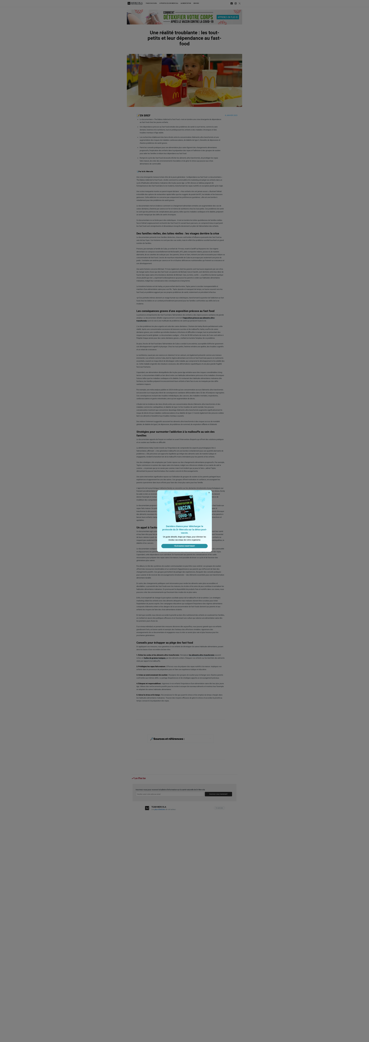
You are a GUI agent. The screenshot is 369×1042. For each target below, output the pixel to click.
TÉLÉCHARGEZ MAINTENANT (184, 546)
